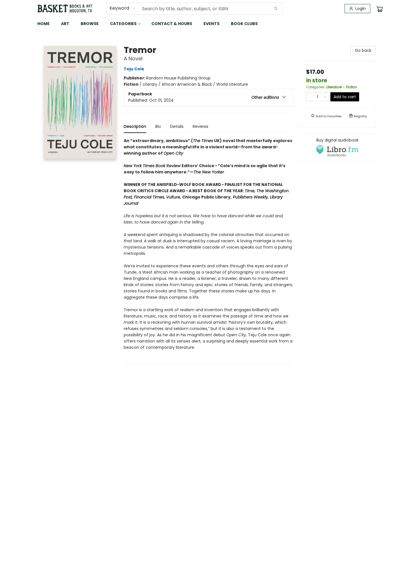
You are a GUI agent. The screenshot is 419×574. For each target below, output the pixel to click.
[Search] (276, 8)
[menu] (209, 23)
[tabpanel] (208, 251)
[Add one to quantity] (325, 97)
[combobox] (122, 8)
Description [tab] (135, 126)
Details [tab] (177, 126)
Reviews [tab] (200, 126)
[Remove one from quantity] (310, 97)
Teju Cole (134, 69)
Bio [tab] (158, 126)
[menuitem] (43, 23)
